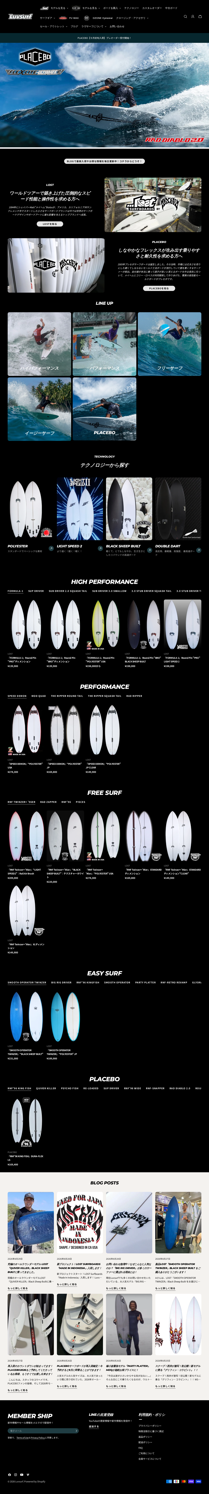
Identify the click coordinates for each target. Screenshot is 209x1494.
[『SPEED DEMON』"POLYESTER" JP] (65, 729)
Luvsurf (19, 1481)
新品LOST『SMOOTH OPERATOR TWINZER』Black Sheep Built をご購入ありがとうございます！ (177, 1268)
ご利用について (146, 1453)
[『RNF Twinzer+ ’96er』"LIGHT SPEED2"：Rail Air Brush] (26, 835)
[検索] (185, 16)
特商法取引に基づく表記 (151, 1431)
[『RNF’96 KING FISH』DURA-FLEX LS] (26, 1122)
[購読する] (76, 1431)
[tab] (15, 591)
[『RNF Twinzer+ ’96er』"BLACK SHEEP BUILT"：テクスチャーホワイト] (65, 835)
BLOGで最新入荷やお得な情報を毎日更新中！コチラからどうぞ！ (104, 161)
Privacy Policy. (38, 1437)
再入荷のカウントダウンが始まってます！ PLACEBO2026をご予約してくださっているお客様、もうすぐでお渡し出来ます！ (30, 1370)
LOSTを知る (50, 223)
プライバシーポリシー (149, 1425)
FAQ (140, 1447)
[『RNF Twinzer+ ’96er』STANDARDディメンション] (143, 835)
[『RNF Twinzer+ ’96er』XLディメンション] (26, 910)
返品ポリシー (145, 1436)
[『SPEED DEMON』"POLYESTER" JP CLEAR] (104, 729)
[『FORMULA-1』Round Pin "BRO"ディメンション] (65, 625)
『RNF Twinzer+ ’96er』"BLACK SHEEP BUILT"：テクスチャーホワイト (65, 873)
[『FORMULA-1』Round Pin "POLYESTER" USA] (104, 625)
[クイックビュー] (41, 605)
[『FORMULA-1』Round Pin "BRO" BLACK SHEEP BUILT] (143, 625)
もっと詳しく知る (18, 1288)
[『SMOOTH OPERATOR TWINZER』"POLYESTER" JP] (65, 1016)
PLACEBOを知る (159, 288)
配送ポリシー (145, 1442)
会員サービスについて (149, 1458)
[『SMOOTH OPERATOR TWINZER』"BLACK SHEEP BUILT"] (26, 1016)
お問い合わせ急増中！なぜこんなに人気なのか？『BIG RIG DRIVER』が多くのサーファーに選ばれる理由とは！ (128, 1268)
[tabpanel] (104, 634)
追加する (94, 1426)
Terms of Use (23, 1437)
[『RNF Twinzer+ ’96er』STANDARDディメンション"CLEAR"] (182, 835)
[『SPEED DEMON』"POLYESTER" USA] (26, 729)
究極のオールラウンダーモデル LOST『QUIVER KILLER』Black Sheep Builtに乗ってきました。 (28, 1268)
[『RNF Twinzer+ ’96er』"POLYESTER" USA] (104, 835)
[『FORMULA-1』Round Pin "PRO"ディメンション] (26, 625)
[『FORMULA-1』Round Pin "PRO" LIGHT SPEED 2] (182, 625)
